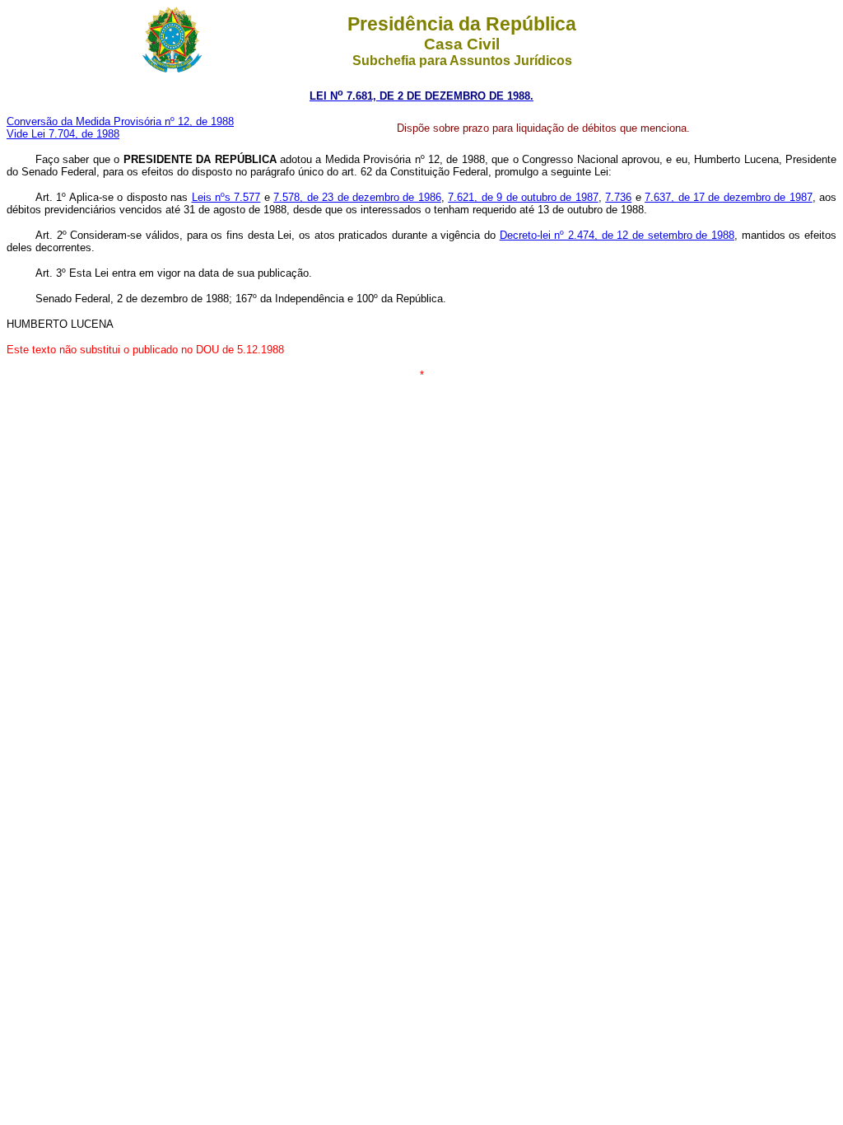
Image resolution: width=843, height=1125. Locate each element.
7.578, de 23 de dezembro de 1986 (357, 197)
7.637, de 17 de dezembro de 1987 (729, 197)
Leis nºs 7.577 (226, 197)
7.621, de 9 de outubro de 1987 (523, 197)
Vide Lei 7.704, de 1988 (63, 134)
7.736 (618, 197)
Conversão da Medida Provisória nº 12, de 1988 (120, 121)
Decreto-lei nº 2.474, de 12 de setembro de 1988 (617, 235)
